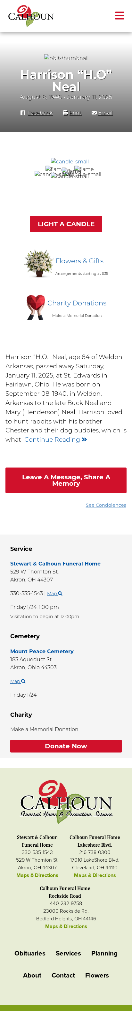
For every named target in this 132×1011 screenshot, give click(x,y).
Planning (104, 953)
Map (52, 593)
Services (68, 953)
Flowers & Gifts (79, 261)
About (32, 975)
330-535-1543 (37, 852)
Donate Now (66, 746)
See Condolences (106, 505)
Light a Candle (66, 224)
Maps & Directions (37, 875)
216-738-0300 (95, 852)
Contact (63, 975)
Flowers (97, 975)
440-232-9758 (66, 903)
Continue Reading (53, 439)
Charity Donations (76, 303)
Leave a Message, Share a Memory (66, 480)
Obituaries (29, 953)
